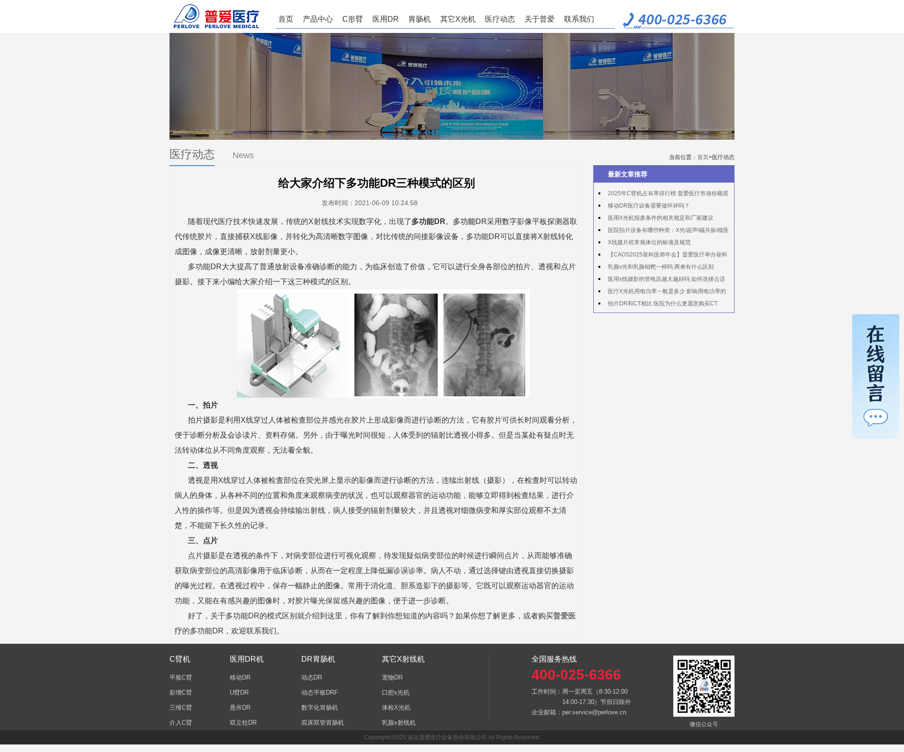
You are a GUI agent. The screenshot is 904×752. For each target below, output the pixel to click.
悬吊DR (240, 707)
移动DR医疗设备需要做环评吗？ (649, 205)
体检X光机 (396, 707)
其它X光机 (458, 19)
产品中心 (318, 19)
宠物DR (392, 677)
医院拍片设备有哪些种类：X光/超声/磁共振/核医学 (663, 231)
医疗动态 (500, 19)
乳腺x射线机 (399, 722)
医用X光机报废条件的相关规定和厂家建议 (660, 218)
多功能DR (470, 221)
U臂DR (239, 692)
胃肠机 (419, 19)
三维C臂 (181, 707)
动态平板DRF (319, 692)
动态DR (311, 677)
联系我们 (579, 19)
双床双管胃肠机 (322, 722)
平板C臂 (181, 677)
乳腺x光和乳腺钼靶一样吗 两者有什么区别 (661, 267)
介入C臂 (181, 722)
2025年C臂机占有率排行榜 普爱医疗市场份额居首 (663, 195)
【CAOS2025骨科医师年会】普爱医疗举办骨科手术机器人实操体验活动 (662, 256)
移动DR (240, 677)
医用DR (385, 19)
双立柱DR (243, 722)
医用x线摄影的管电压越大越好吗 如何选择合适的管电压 (661, 280)
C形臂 (352, 19)
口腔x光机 (396, 692)
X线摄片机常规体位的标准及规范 (649, 242)
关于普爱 (540, 19)
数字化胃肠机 (319, 707)
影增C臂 (181, 692)
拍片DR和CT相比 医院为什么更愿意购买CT (663, 303)
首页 (285, 19)
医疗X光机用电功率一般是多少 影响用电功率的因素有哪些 (662, 292)
